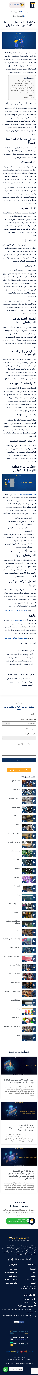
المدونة (33, 1283)
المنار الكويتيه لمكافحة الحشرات (13, 922)
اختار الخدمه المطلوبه (29, 734)
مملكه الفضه (15, 860)
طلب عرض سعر (14, 5)
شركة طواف (16, 789)
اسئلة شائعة (28, 97)
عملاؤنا (33, 1276)
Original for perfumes (12, 991)
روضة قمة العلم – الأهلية (11, 939)
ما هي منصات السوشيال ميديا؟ (22, 83)
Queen (17, 868)
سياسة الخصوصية (11, 1279)
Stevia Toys (16, 1009)
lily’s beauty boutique (12, 956)
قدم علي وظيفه (30, 1279)
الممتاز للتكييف (15, 1000)
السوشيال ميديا (18, 16)
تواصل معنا (14, 1269)
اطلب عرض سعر (12, 1283)
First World (16, 1017)
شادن (18, 1035)
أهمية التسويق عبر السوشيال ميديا (22, 86)
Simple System (15, 947)
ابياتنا (18, 895)
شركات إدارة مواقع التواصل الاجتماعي (21, 88)
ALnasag (17, 816)
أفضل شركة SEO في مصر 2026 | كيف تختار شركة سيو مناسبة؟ (19, 1081)
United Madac (15, 965)
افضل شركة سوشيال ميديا (24, 93)
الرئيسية (33, 1269)
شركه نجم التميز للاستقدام (11, 1026)
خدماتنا (33, 1272)
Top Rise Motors (14, 974)
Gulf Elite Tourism (13, 833)
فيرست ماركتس (17, 620)
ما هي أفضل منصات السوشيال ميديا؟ (20, 90)
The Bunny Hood (14, 903)
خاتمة (30, 95)
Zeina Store (15, 877)
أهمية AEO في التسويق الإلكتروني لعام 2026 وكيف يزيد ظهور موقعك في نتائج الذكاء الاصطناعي (20, 1174)
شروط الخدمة (13, 1276)
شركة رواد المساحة (14, 842)
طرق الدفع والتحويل (11, 1272)
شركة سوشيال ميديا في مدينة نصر (16, 638)
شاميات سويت (15, 930)
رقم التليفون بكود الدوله (28, 719)
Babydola (17, 886)
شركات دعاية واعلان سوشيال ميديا (16, 610)
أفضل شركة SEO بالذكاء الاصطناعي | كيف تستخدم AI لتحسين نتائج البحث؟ (21, 1128)
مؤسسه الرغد (15, 851)
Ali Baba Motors (14, 982)
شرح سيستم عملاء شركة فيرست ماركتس (28, 1287)
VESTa (18, 824)
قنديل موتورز (16, 807)
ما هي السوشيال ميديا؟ (25, 81)
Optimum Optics (14, 798)
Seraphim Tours (14, 781)
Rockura (17, 912)
